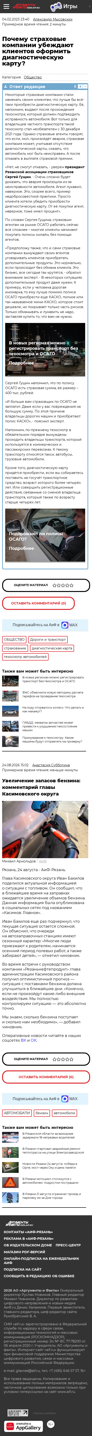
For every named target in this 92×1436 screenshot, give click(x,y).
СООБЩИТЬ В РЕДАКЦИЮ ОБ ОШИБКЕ (39, 1276)
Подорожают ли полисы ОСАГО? (36, 536)
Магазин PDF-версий (24, 1252)
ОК (34, 1040)
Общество (33, 77)
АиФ (43, 861)
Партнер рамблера (44, 1413)
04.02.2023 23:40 (15, 19)
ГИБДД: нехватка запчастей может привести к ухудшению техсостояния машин (49, 726)
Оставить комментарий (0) (38, 603)
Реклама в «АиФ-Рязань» (29, 1238)
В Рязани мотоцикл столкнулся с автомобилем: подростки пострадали (50, 1180)
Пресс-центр (68, 1245)
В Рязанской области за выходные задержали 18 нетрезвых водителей (48, 1135)
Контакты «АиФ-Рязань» (28, 1232)
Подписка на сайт (23, 1269)
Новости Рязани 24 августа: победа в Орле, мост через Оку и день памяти (49, 1165)
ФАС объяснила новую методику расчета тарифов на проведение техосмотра (52, 694)
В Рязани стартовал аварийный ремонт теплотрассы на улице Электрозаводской (53, 1150)
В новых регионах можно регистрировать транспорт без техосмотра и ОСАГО (43, 348)
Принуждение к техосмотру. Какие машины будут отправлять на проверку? (52, 739)
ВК (23, 1040)
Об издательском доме (28, 1245)
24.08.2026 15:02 (15, 765)
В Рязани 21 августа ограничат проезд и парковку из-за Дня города (51, 1195)
